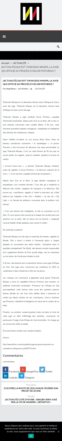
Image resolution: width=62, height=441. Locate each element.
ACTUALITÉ (19, 63)
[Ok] (58, 431)
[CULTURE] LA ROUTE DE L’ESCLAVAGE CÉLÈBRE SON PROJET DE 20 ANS (31, 389)
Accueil (5, 63)
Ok (31, 436)
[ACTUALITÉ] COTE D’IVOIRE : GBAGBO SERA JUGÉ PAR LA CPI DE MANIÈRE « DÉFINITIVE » (31, 400)
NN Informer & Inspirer (31, 14)
